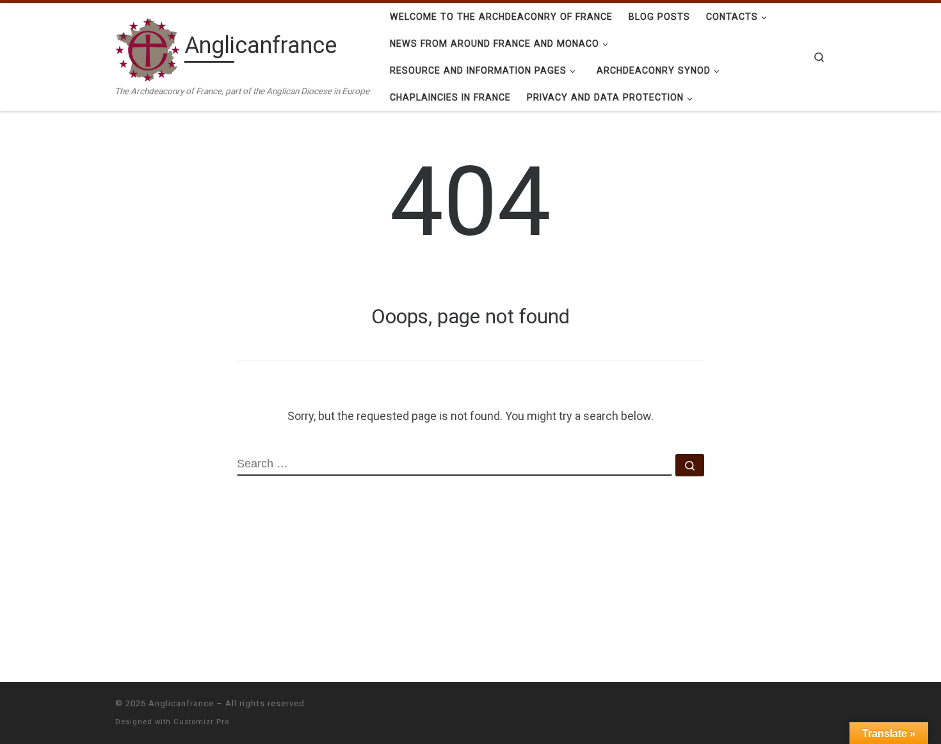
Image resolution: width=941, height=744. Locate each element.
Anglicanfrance (181, 703)
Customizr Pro (201, 722)
